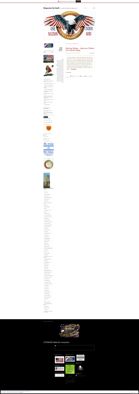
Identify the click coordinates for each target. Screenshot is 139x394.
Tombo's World (46, 298)
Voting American (46, 306)
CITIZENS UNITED (46, 213)
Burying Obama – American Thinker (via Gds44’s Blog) (80, 49)
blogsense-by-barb (51, 8)
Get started (78, 1)
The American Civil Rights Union (48, 275)
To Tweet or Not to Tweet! (47, 138)
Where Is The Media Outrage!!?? (48, 89)
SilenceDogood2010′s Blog (47, 270)
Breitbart (45, 208)
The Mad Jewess (46, 288)
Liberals (57, 74)
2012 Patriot (45, 192)
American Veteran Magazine (48, 197)
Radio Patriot (46, 260)
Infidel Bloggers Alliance (47, 238)
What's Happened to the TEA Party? (49, 83)
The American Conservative (48, 277)
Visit (47, 122)
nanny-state (61, 75)
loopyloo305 (45, 243)
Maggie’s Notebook (46, 246)
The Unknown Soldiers (47, 295)
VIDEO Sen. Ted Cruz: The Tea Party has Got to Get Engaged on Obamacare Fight (48, 97)
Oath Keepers (46, 254)
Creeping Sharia (46, 218)
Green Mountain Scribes (47, 233)
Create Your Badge (45, 136)
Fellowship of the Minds (47, 226)
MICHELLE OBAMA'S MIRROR (48, 248)
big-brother (62, 60)
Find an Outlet (46, 228)
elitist (60, 65)
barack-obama (58, 60)
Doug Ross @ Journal (47, 223)
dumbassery (58, 65)
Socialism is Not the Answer (48, 272)
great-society (61, 69)
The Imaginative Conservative (48, 283)
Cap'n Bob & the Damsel (46, 188)
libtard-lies (60, 74)
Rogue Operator (46, 265)
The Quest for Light (46, 293)
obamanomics (61, 76)
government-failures (60, 67)
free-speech (61, 66)
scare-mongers (59, 79)
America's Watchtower (47, 194)
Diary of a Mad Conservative (48, 221)
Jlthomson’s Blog (46, 241)
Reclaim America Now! (47, 262)
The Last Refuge (46, 285)
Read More (73, 69)
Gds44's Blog (69, 72)
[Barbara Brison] (43, 135)
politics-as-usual (59, 77)
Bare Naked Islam (46, 199)
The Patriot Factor (46, 290)
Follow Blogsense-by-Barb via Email (47, 110)
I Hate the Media (46, 236)
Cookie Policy (21, 392)
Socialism (62, 79)
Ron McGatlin (46, 267)
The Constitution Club (47, 280)
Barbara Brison (45, 134)
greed (57, 70)
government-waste (59, 68)
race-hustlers (61, 78)
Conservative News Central (48, 216)
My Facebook (46, 249)
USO (45, 300)
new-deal (58, 76)
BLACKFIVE (45, 205)
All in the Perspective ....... (47, 104)
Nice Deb (45, 251)
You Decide (45, 309)
